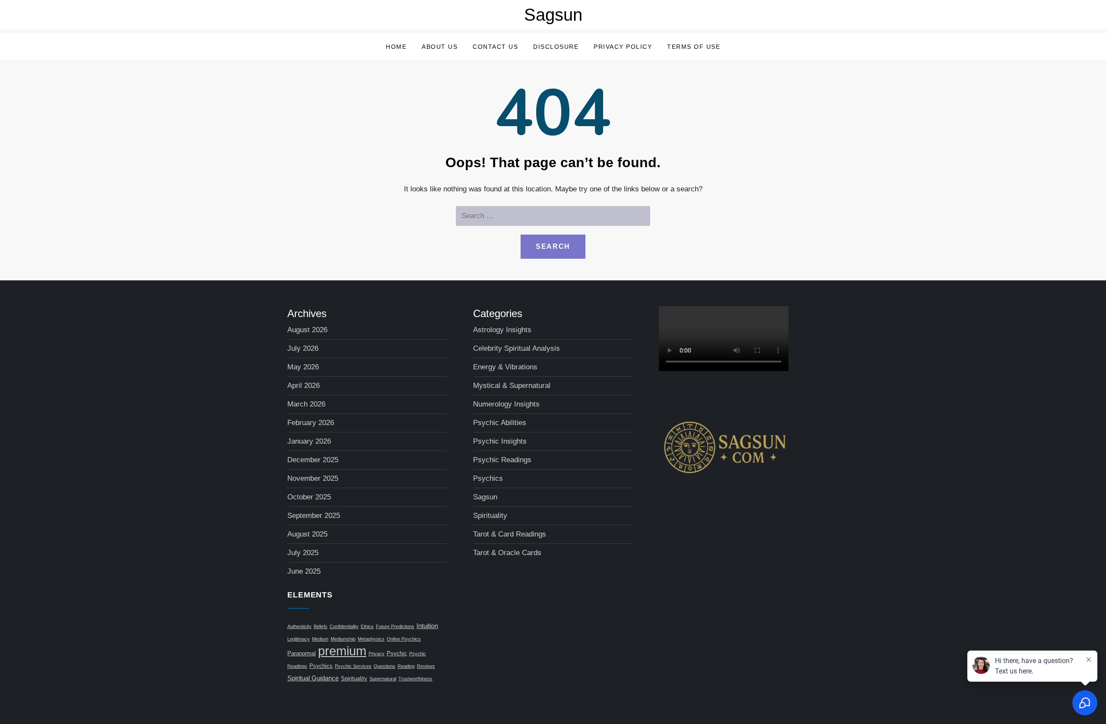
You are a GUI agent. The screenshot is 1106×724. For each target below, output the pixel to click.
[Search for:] (553, 216)
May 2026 (303, 367)
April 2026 (303, 385)
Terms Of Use (693, 46)
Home (396, 46)
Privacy (377, 653)
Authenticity (299, 626)
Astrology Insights (502, 330)
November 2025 (312, 478)
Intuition (427, 625)
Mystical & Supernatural (511, 385)
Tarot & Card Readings (509, 534)
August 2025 (307, 534)
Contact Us (495, 46)
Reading (406, 666)
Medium (320, 638)
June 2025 (304, 571)
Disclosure (555, 46)
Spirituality (354, 679)
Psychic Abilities (499, 423)
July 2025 (302, 553)
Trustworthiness (415, 678)
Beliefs (320, 626)
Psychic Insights (500, 441)
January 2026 (309, 441)
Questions (384, 666)
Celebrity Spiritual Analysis (516, 348)
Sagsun (553, 14)
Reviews (426, 666)
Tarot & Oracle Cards (507, 553)
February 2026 (310, 423)
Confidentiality (344, 626)
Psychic (397, 654)
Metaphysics (371, 638)
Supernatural (382, 678)
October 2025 (309, 497)
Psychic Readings (502, 460)
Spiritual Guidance (313, 678)
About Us (440, 46)
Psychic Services (353, 666)
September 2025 (313, 515)
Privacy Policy (623, 46)
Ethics (367, 626)
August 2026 (307, 330)
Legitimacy (298, 638)
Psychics (321, 666)
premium (342, 651)
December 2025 (312, 460)
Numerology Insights (506, 404)
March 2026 (306, 404)
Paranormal (301, 654)
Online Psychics (404, 638)
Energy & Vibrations (505, 367)
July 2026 (302, 348)
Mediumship (343, 638)
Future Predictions (395, 626)
